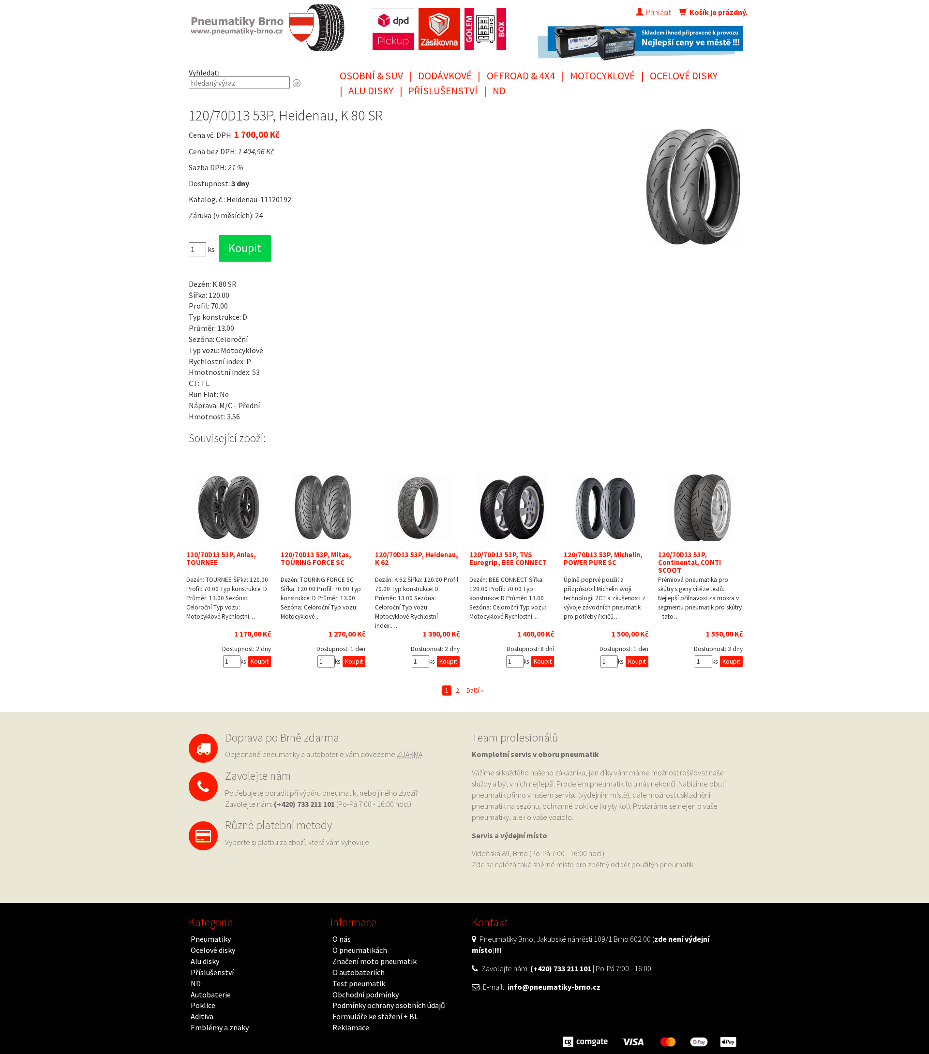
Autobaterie (211, 994)
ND (499, 90)
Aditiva (202, 1016)
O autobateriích (358, 972)
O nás (341, 939)
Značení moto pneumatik (374, 961)
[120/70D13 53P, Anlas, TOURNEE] (228, 507)
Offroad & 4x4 (521, 75)
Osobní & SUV (371, 75)
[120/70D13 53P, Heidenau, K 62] (417, 507)
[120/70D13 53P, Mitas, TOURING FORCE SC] (323, 507)
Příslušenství (443, 90)
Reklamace (350, 1027)
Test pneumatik (358, 983)
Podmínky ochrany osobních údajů (388, 1005)
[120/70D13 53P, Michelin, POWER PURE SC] (606, 507)
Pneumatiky (211, 939)
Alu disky (370, 90)
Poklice (203, 1005)
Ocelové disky (684, 75)
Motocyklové (602, 75)
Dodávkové (445, 75)
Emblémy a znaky (220, 1027)
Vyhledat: (204, 72)
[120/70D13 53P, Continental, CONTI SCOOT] (700, 507)
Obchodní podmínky (365, 994)
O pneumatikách (359, 950)
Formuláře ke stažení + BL (375, 1016)
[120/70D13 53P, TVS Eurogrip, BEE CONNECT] (511, 507)
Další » (475, 690)
